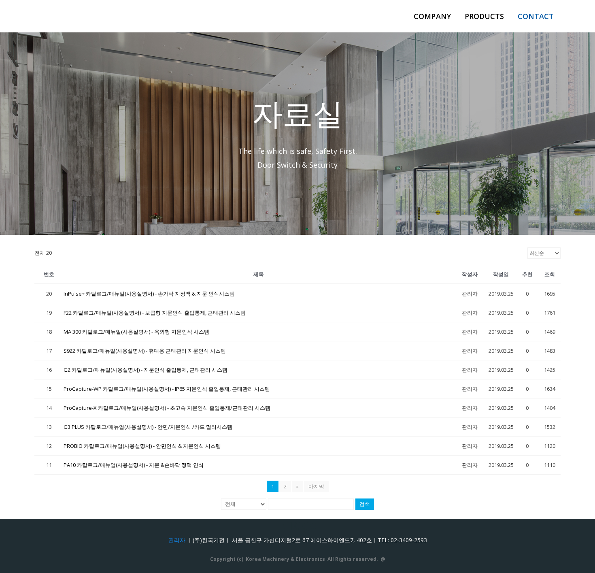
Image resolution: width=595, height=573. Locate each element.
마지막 (316, 486)
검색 (364, 504)
